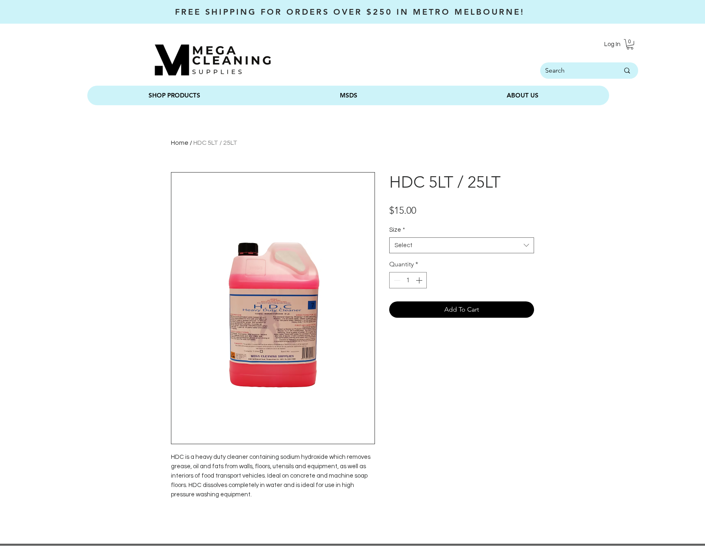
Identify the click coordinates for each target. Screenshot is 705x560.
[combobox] (461, 245)
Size (397, 230)
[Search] (627, 70)
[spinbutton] (408, 280)
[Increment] (420, 280)
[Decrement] (396, 280)
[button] (630, 44)
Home (179, 142)
